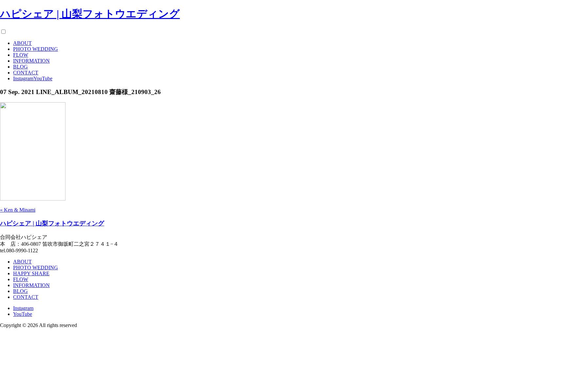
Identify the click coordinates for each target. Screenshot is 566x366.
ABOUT (22, 43)
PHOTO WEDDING (35, 49)
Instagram (23, 78)
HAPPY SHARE (31, 273)
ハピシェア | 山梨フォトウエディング (90, 14)
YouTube (42, 78)
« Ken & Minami (17, 210)
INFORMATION (31, 61)
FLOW (20, 55)
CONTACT (25, 72)
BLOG (20, 66)
